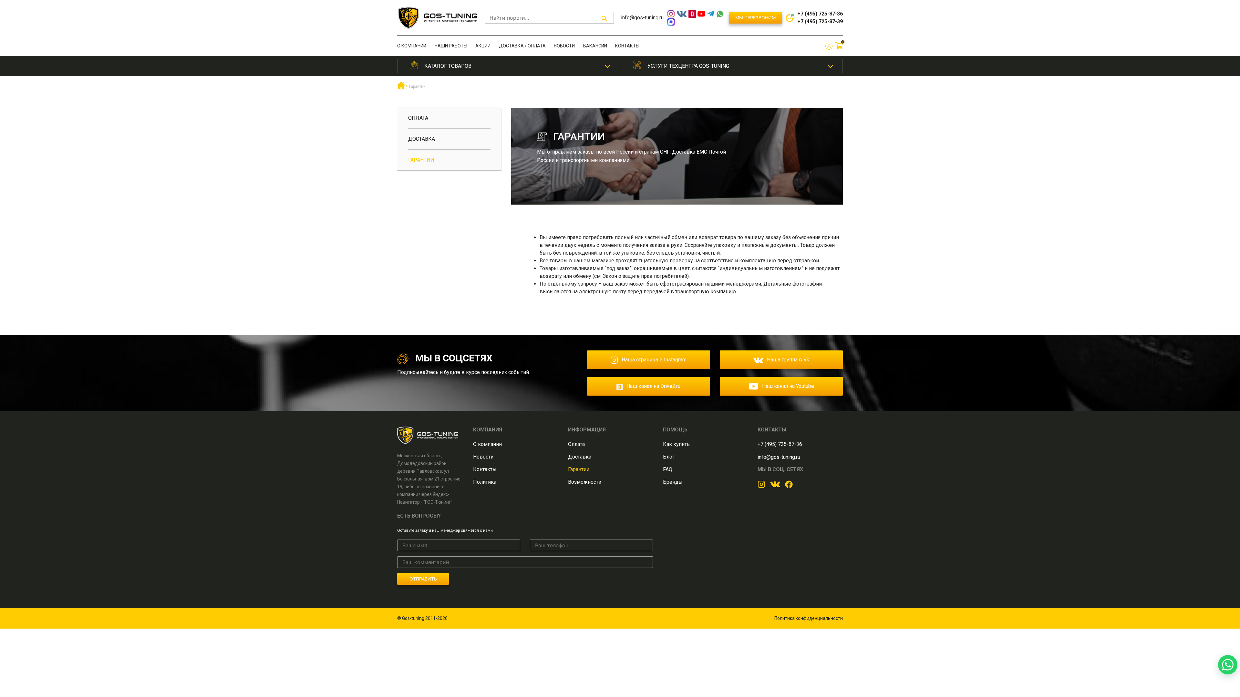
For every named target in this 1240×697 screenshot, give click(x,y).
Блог (669, 457)
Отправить (423, 578)
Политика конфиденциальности (808, 618)
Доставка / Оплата (522, 45)
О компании (411, 45)
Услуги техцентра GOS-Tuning (688, 66)
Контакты (627, 45)
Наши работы (451, 45)
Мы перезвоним (755, 17)
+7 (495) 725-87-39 (820, 21)
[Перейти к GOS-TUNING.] (401, 88)
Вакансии (595, 45)
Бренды (673, 482)
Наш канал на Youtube (788, 386)
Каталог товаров (447, 66)
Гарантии (421, 160)
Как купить (676, 444)
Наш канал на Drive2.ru (653, 386)
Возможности (584, 482)
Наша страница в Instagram (654, 360)
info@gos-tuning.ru (642, 18)
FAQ (667, 469)
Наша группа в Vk (788, 360)
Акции (483, 45)
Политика (484, 482)
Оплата (418, 118)
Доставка (421, 139)
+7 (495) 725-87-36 (820, 14)
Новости (564, 45)
